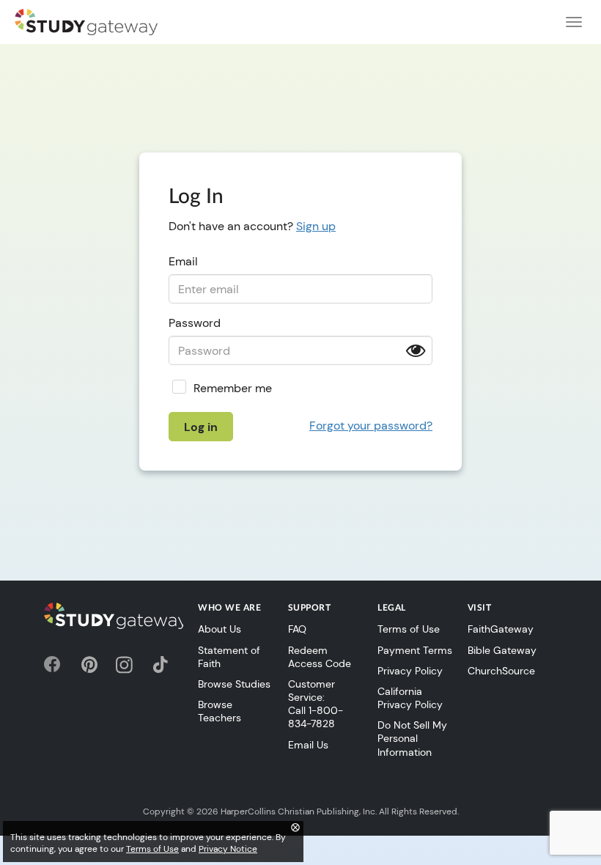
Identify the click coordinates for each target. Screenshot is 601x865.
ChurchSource (501, 670)
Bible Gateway (502, 650)
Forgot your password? (370, 425)
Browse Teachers (219, 711)
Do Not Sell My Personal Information (412, 738)
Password (195, 323)
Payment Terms (414, 650)
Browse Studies (234, 684)
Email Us (308, 744)
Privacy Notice (228, 849)
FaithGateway (501, 629)
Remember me (232, 388)
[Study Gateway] (86, 22)
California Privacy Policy (410, 698)
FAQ (297, 629)
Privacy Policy (410, 670)
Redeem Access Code (319, 657)
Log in (201, 427)
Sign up (316, 226)
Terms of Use (408, 629)
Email (183, 261)
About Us (219, 629)
